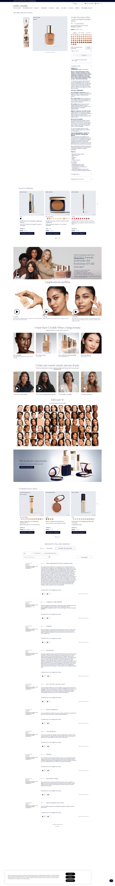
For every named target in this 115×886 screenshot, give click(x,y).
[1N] (75, 519)
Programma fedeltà (86, 8)
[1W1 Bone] (83, 34)
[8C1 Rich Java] (89, 42)
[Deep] (46, 519)
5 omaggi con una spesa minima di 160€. (24, 0)
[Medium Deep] (48, 519)
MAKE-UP (37, 8)
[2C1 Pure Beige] (73, 36)
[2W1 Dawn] (77, 36)
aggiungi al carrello (27, 233)
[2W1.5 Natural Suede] (79, 36)
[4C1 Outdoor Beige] (83, 38)
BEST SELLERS (17, 8)
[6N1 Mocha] (71, 42)
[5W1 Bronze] (81, 40)
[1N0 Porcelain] (75, 34)
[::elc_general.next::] (68, 218)
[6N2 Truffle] (77, 42)
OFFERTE (77, 8)
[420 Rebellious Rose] (80, 218)
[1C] (79, 519)
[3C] (90, 519)
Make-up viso (24, 12)
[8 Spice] (82, 218)
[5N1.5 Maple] (75, 44)
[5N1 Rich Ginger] (73, 44)
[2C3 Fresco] (87, 36)
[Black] (20, 218)
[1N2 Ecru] (87, 34)
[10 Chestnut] (88, 218)
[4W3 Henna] (75, 40)
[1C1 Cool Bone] (79, 34)
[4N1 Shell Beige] (85, 38)
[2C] (86, 519)
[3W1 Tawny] (71, 38)
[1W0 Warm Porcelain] (77, 34)
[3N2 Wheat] (77, 38)
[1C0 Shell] (73, 34)
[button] (111, 880)
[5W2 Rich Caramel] (89, 40)
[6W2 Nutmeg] (79, 42)
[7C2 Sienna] (87, 42)
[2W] (84, 519)
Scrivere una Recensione (65, 548)
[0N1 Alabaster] (71, 34)
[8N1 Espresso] (91, 42)
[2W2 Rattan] (85, 36)
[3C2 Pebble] (75, 38)
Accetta (70, 874)
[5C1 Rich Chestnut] (79, 40)
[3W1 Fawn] (58, 218)
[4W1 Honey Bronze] (87, 38)
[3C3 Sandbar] (81, 38)
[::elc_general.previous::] (46, 218)
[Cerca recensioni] (49, 557)
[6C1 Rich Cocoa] (91, 40)
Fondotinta (30, 12)
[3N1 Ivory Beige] (71, 44)
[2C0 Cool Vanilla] (91, 34)
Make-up (18, 12)
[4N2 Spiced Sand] (91, 38)
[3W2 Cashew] (79, 38)
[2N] (82, 519)
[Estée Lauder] (20, 6)
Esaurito (84, 55)
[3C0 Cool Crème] (91, 36)
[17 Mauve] (84, 218)
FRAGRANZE (44, 8)
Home (14, 12)
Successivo (57, 826)
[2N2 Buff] (83, 36)
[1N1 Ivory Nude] (81, 34)
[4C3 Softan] (71, 40)
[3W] (88, 519)
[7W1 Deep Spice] (85, 42)
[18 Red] (76, 218)
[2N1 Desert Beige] (75, 36)
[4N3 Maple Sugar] (73, 40)
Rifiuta (70, 877)
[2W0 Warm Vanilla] (71, 36)
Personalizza (70, 880)
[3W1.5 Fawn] (73, 38)
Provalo (88, 47)
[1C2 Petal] (85, 34)
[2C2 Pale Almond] (81, 36)
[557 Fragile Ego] (86, 218)
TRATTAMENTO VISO (28, 8)
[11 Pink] (72, 218)
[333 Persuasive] (78, 218)
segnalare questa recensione (83, 593)
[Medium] (52, 519)
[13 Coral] (74, 218)
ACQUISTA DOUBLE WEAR (27, 467)
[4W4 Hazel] (77, 40)
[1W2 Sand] (89, 34)
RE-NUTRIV (51, 8)
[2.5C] (92, 519)
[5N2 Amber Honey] (87, 40)
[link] (58, 466)
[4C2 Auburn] (89, 38)
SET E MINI (64, 8)
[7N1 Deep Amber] (83, 42)
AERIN (57, 8)
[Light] (50, 519)
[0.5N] (73, 519)
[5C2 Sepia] (85, 40)
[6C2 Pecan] (75, 42)
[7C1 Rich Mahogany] (81, 42)
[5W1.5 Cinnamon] (83, 40)
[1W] (77, 519)
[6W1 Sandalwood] (73, 42)
